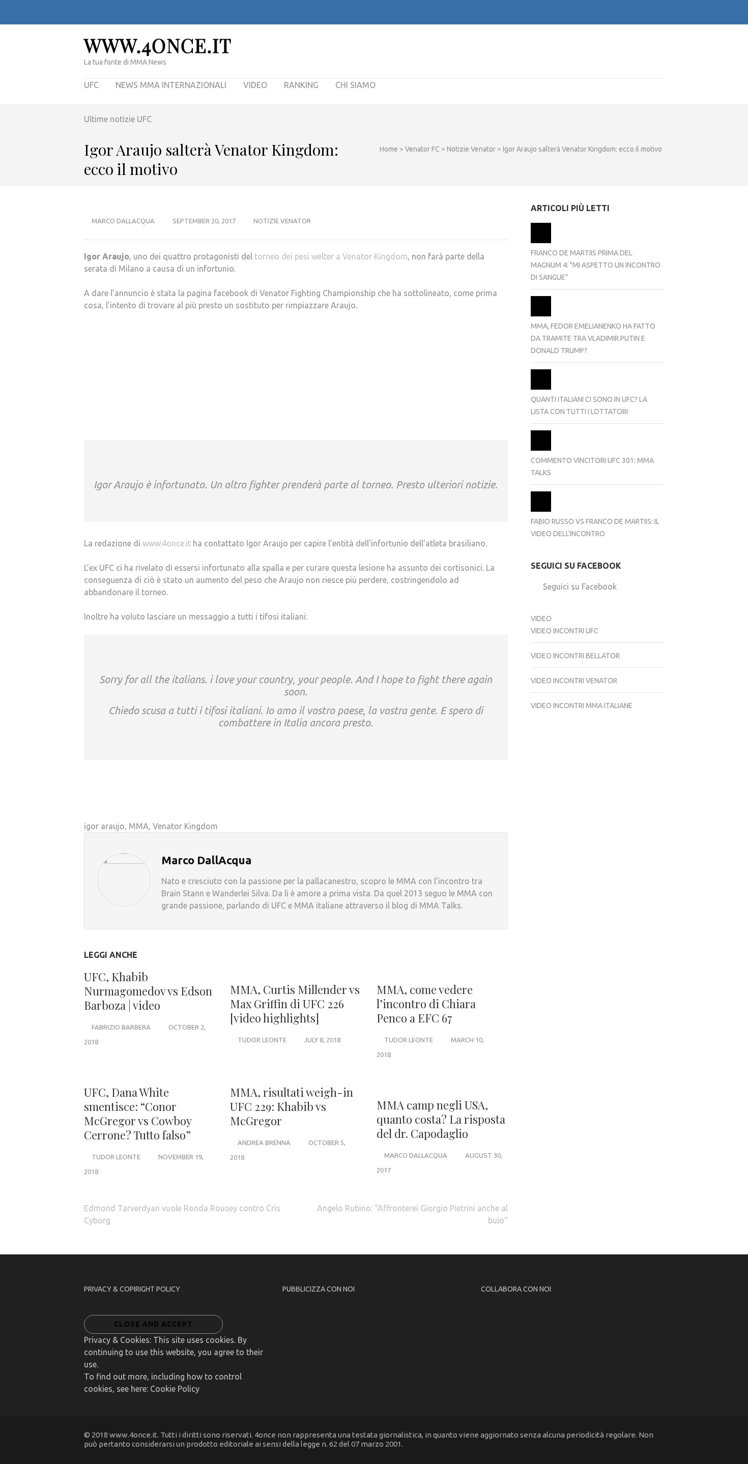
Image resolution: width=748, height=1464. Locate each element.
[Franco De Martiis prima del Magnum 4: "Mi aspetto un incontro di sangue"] (541, 241)
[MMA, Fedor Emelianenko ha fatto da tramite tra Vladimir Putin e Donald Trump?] (541, 314)
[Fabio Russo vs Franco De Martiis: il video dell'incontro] (541, 509)
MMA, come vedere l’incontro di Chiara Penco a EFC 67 (426, 1004)
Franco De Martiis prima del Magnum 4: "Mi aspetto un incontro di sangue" (595, 265)
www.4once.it (158, 45)
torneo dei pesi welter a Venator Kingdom (331, 256)
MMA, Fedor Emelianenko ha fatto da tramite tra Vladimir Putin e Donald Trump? (593, 338)
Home (389, 149)
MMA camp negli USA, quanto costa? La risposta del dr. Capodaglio (441, 1119)
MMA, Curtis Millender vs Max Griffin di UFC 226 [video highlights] (295, 1004)
